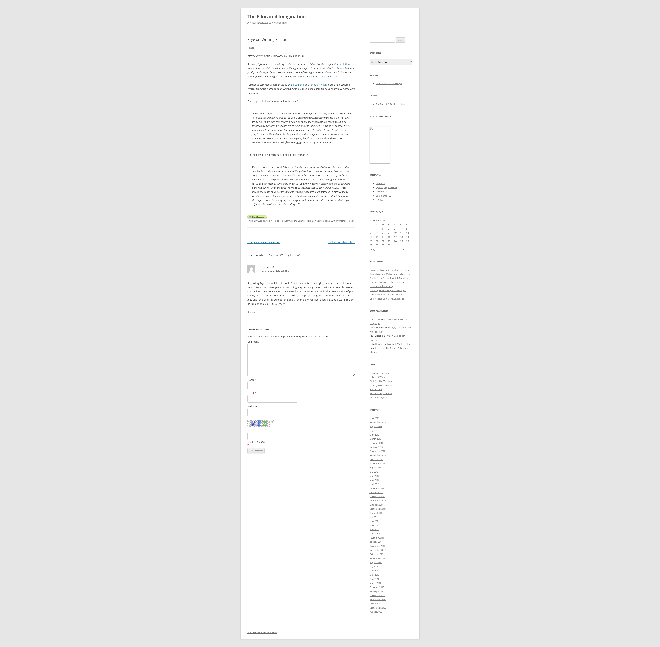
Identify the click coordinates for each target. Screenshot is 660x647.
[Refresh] (273, 421)
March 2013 (375, 438)
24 (395, 241)
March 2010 (375, 583)
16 (389, 236)
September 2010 (378, 558)
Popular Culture (289, 220)
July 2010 (374, 566)
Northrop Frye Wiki (379, 397)
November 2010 (378, 550)
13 (371, 236)
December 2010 (377, 545)
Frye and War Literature (399, 344)
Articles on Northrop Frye (389, 83)
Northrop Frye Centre (381, 393)
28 (377, 245)
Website (252, 406)
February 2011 (377, 537)
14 (377, 236)
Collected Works (378, 377)
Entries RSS (381, 191)
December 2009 (377, 595)
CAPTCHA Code (256, 441)
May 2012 (374, 480)
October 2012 (376, 459)
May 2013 (374, 434)
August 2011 (376, 512)
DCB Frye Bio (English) (381, 381)
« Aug (372, 249)
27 (371, 245)
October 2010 (376, 554)
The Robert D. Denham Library (391, 104)
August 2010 (376, 562)
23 (389, 241)
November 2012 (378, 455)
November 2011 (378, 500)
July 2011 (374, 517)
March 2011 (375, 533)
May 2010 (374, 574)
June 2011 (374, 521)
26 (407, 241)
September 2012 (378, 463)
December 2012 (377, 451)
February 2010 (377, 587)
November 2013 (378, 422)
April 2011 (375, 529)
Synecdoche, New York (324, 76)
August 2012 (376, 467)
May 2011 (374, 525)
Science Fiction (305, 220)
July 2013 (374, 430)
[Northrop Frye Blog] (380, 162)
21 (377, 241)
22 (383, 241)
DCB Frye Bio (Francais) (381, 385)
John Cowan (376, 319)
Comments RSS (383, 195)
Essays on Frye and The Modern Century (390, 269)
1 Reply (251, 47)
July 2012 (374, 471)
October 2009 (376, 603)
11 (401, 232)
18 (401, 236)
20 (371, 241)
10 (395, 232)
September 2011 (378, 508)
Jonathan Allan (318, 84)
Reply (250, 312)
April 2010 (375, 578)
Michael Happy (346, 220)
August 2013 (376, 426)
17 (395, 236)
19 (407, 236)
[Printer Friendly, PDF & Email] (257, 216)
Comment (254, 341)
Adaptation (343, 64)
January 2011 (376, 541)
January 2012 (376, 492)
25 (401, 241)
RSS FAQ (380, 199)
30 (389, 245)
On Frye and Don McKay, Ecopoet (387, 298)
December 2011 (377, 496)
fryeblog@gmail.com (386, 187)
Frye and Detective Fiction (264, 242)
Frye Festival (376, 389)
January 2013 (376, 447)
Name (252, 379)
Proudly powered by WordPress (262, 632)
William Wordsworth (341, 242)
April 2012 (375, 484)
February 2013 (377, 442)
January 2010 (376, 591)
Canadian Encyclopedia (381, 372)
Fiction (276, 220)
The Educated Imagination (277, 16)
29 (383, 245)
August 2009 (376, 611)
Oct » (405, 249)
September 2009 (378, 607)
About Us (380, 183)
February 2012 (377, 488)
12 (407, 232)
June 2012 (374, 475)
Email (252, 393)
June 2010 (374, 570)
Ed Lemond (297, 84)
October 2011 (376, 504)
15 (383, 236)
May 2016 (374, 418)
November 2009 (378, 599)
